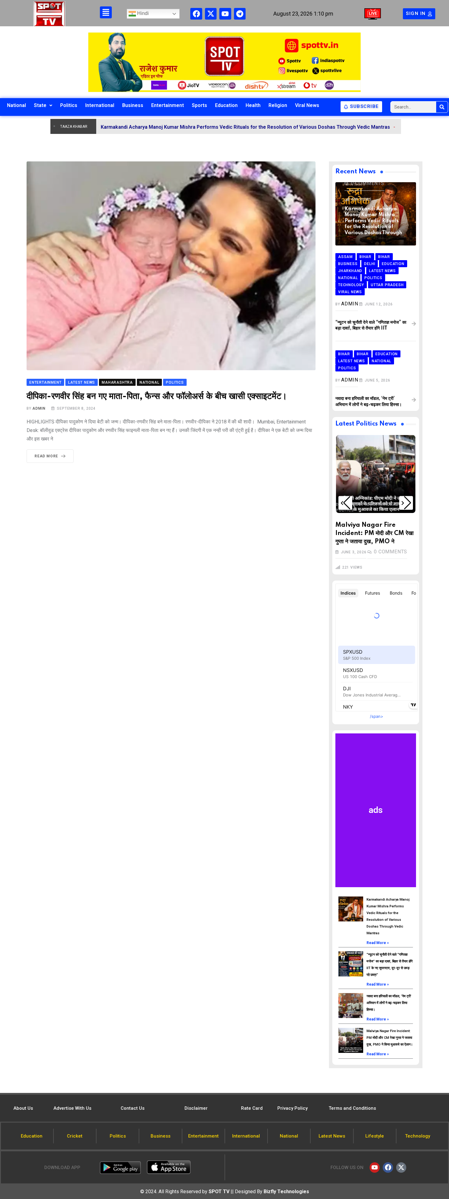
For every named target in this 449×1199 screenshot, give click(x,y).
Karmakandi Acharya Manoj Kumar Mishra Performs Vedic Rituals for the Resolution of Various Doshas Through (373, 221)
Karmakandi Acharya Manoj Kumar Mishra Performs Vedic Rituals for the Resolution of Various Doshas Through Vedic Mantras (200, 127)
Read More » (378, 943)
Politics (68, 105)
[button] (345, 503)
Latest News (362, 504)
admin (38, 408)
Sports (199, 105)
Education (226, 105)
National (16, 105)
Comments (367, 183)
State (40, 105)
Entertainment (167, 105)
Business (132, 105)
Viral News (307, 105)
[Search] (442, 107)
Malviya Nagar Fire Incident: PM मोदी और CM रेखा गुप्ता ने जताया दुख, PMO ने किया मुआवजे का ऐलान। (390, 1037)
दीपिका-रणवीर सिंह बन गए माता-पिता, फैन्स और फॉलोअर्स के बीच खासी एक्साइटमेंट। (157, 396)
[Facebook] (196, 14)
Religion (277, 105)
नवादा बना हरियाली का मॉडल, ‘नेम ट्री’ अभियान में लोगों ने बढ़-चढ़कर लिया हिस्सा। (389, 1003)
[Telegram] (240, 14)
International (99, 105)
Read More (46, 456)
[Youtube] (225, 14)
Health (253, 105)
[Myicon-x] (211, 14)
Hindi (142, 13)
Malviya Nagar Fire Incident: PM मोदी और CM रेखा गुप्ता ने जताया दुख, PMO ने (374, 533)
